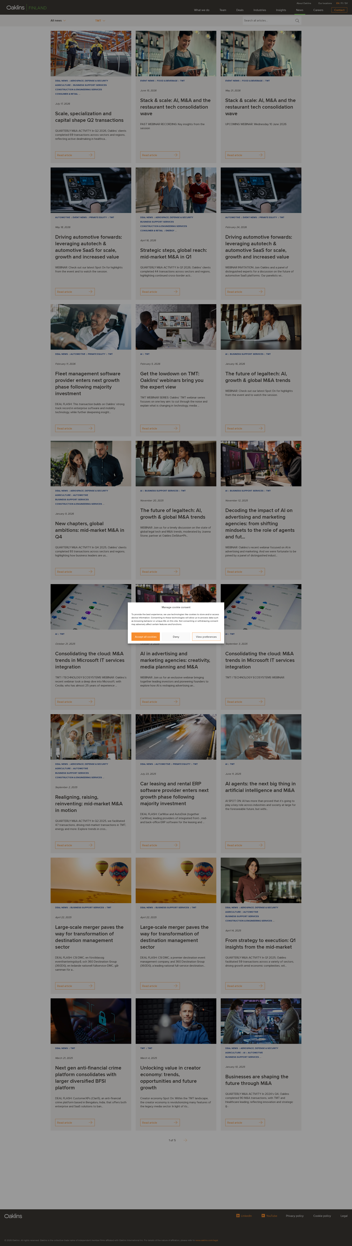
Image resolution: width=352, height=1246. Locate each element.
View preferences (206, 636)
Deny (176, 636)
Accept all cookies (146, 636)
